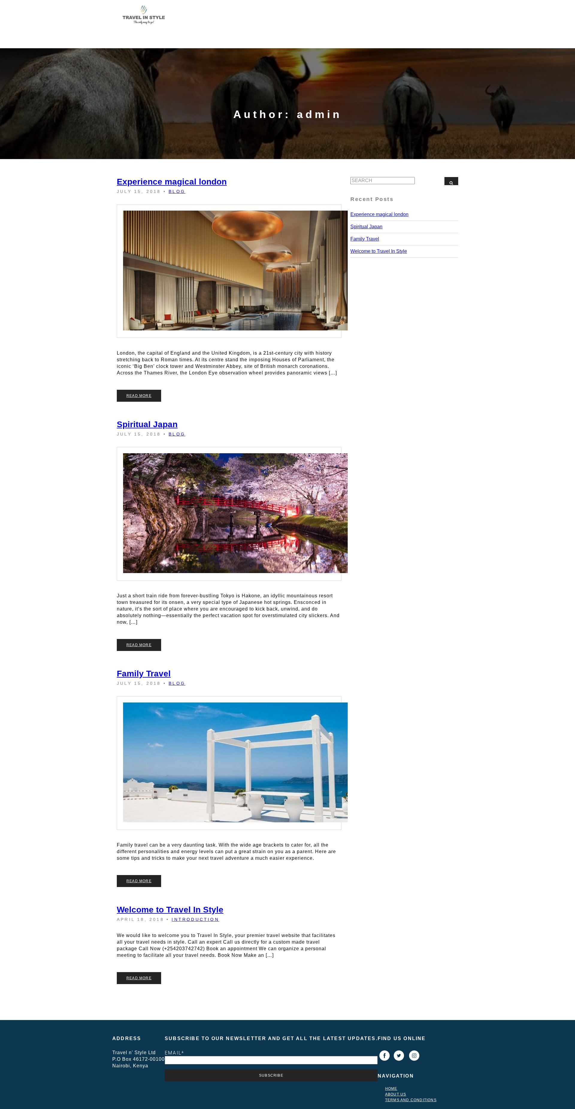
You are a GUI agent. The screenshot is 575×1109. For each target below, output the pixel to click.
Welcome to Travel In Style (170, 909)
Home (391, 1089)
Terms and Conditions (411, 1100)
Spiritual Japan (147, 424)
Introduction (195, 919)
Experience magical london (172, 181)
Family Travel (144, 673)
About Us (395, 1094)
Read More (139, 396)
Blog (177, 191)
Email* (174, 1052)
